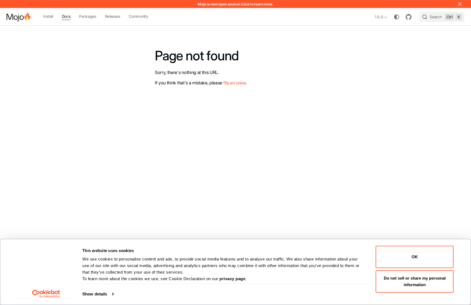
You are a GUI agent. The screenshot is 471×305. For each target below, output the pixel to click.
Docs (66, 16)
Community (138, 16)
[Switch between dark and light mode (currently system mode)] (396, 17)
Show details (94, 294)
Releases (112, 16)
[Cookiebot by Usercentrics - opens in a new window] (46, 294)
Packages (87, 16)
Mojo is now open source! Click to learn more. (235, 4)
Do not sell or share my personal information (415, 281)
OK (415, 256)
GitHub (408, 17)
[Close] (460, 4)
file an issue (234, 82)
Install (48, 16)
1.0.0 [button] (379, 16)
